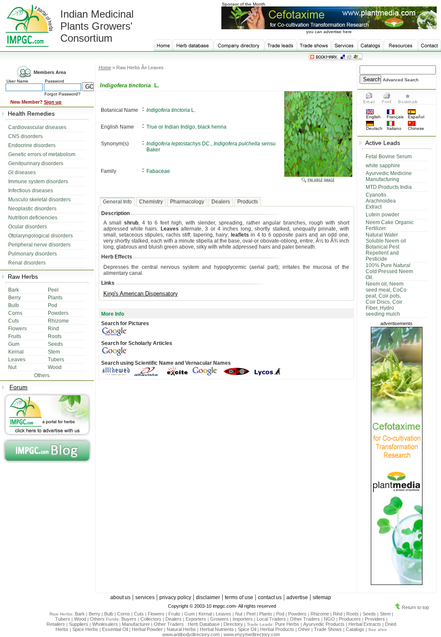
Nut (238, 613)
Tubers (62, 619)
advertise (297, 597)
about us (120, 597)
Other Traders (305, 619)
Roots (352, 613)
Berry (94, 613)
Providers (375, 619)
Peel (250, 613)
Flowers (156, 613)
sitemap (322, 597)
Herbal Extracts (364, 624)
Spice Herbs (85, 629)
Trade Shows (328, 629)
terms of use (239, 597)
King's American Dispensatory (140, 293)
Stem (385, 613)
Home (105, 67)
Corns (123, 613)
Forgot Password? (62, 94)
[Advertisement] (226, 415)
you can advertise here (329, 31)
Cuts (139, 613)
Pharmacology (187, 202)
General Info (117, 202)
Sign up (53, 102)
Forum (18, 387)
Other (304, 629)
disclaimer (208, 597)
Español (416, 116)
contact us (270, 597)
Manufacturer (136, 624)
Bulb (108, 613)
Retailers (56, 624)
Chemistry (151, 202)
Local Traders (271, 619)
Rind (337, 613)
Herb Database (204, 624)
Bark (80, 613)
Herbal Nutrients (217, 629)
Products (247, 202)
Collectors (150, 619)
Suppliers (78, 624)
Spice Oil (247, 629)
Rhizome (320, 613)
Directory (233, 624)
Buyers (129, 619)
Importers (243, 619)
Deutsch (374, 128)
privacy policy (175, 597)
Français (395, 116)
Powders (297, 613)
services (145, 597)
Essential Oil (115, 629)
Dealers (220, 202)
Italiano (394, 128)
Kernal (205, 613)
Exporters (196, 619)
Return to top (415, 607)
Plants (265, 613)
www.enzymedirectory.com (252, 634)
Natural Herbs (181, 629)
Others (98, 619)
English (373, 116)
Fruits (174, 613)
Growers (219, 619)
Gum (189, 613)
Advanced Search (401, 79)
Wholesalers (105, 624)
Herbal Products (277, 629)
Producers (350, 619)
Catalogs (355, 629)
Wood (80, 619)
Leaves (223, 613)
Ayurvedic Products (324, 624)
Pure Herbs (287, 624)
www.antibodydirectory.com (191, 634)
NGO (329, 619)
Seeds (369, 613)
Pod (280, 613)
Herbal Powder (147, 629)
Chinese (416, 128)
